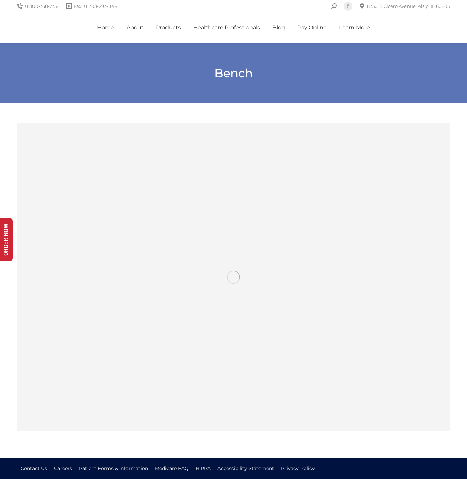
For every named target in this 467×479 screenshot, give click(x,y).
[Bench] (233, 277)
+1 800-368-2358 (41, 6)
